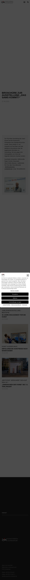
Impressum (24, 304)
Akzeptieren (15, 294)
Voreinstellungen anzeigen (15, 302)
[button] (28, 275)
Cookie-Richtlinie (6, 304)
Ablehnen (15, 298)
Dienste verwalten (15, 290)
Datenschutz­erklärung (16, 304)
